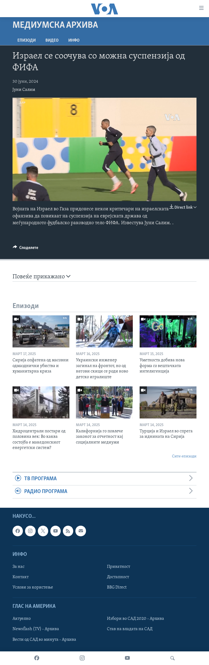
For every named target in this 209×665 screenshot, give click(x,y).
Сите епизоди (184, 456)
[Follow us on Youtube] (55, 531)
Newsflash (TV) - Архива (36, 629)
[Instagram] (82, 658)
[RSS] (68, 531)
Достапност (118, 577)
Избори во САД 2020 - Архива (135, 619)
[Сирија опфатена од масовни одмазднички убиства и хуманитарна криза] (41, 331)
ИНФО (73, 40)
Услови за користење (33, 587)
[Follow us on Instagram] (30, 531)
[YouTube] (127, 658)
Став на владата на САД (129, 629)
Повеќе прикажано (39, 277)
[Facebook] (36, 658)
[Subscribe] (80, 531)
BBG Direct (117, 587)
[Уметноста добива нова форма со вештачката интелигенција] (168, 331)
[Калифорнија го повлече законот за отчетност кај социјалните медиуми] (104, 402)
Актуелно (22, 619)
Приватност (118, 567)
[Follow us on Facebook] (18, 531)
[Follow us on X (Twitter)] (43, 531)
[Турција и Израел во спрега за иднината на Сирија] (168, 402)
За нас (18, 567)
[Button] (25, 249)
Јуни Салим (24, 90)
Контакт (21, 577)
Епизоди (26, 40)
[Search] (172, 658)
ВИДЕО (52, 40)
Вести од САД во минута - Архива (44, 639)
